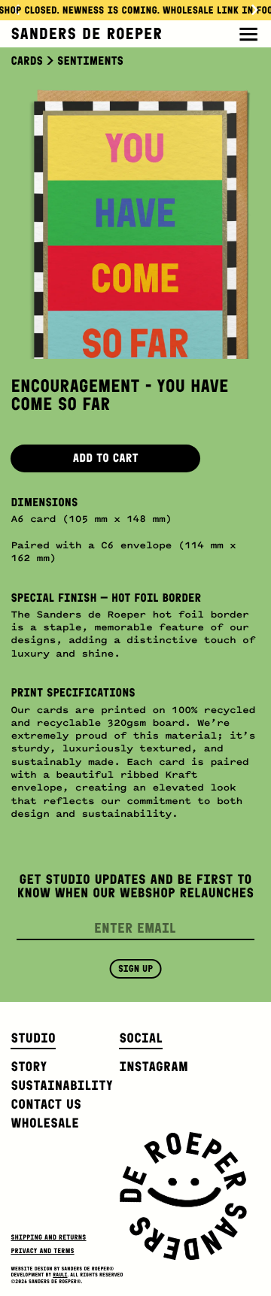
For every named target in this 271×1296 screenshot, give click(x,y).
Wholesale (45, 1123)
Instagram (153, 1066)
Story (29, 1066)
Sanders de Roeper (86, 34)
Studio (33, 1038)
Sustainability (62, 1085)
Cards (27, 61)
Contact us (46, 1104)
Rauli (60, 1275)
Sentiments (90, 61)
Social (141, 1038)
